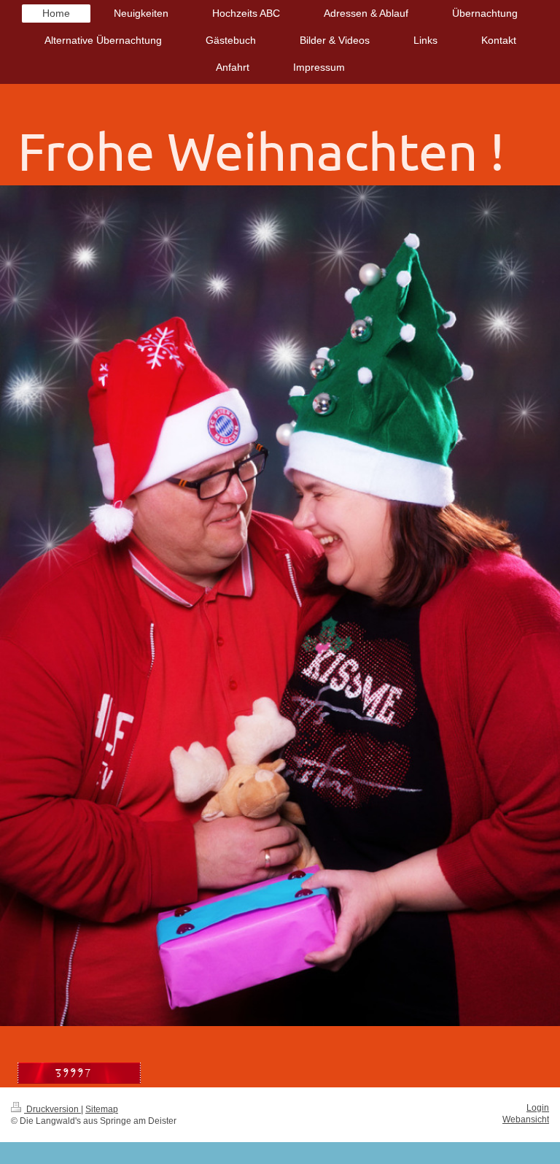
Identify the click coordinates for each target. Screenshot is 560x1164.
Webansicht (525, 1119)
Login (537, 1108)
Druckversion (52, 1109)
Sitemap (101, 1109)
